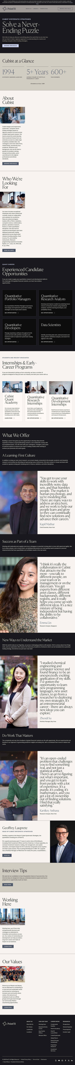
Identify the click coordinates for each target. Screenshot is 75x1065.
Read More (7, 884)
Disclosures (44, 1059)
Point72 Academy (55, 1028)
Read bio (7, 855)
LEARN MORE (8, 946)
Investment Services (54, 1050)
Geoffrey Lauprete (14, 828)
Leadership (30, 1029)
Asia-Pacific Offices (42, 1032)
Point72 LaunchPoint (54, 1032)
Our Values (29, 1027)
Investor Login (66, 1032)
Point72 (9, 9)
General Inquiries (67, 1027)
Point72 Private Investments (55, 1041)
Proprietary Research (54, 1045)
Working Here (42, 1024)
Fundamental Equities (54, 1025)
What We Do (30, 1024)
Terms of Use (36, 1059)
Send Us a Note (9, 250)
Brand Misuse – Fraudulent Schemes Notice (14, 1062)
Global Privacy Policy (26, 1059)
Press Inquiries (67, 1029)
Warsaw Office (43, 1035)
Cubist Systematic (55, 1035)
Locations (29, 1032)
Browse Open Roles (65, 8)
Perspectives (44, 8)
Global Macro (54, 1038)
